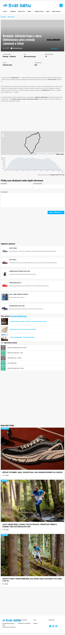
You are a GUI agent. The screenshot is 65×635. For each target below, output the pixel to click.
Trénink (29, 11)
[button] (3, 133)
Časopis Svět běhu (56, 11)
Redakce (35, 623)
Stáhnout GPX (54, 48)
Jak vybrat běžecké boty (18, 316)
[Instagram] (53, 626)
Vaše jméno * (4, 183)
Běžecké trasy (21, 11)
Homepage (3, 16)
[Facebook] (50, 626)
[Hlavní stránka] (16, 5)
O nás (34, 620)
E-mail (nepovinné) (37, 183)
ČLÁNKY (4, 11)
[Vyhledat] (61, 5)
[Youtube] (56, 626)
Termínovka (13, 11)
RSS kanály (51, 620)
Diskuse (48, 11)
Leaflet (38, 153)
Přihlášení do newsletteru (24, 623)
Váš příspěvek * (4, 192)
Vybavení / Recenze (39, 11)
